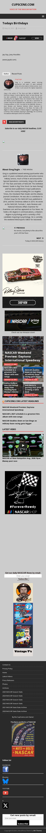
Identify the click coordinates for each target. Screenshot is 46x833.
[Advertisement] (23, 546)
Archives (5, 688)
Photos (5, 684)
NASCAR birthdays (16, 122)
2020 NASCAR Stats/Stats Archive (14, 711)
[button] (42, 16)
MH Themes (37, 831)
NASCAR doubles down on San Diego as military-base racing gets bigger (33, 373)
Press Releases (8, 680)
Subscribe (23, 579)
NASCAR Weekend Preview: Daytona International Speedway (22, 356)
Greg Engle (22, 28)
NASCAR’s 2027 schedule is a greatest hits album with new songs (11, 372)
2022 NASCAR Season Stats (12, 703)
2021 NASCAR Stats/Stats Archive (14, 707)
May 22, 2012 (9, 28)
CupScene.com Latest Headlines (22, 401)
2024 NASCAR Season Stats (12, 696)
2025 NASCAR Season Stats (12, 692)
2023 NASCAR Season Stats (12, 700)
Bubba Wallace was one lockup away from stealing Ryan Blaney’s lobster (11, 387)
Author (6, 74)
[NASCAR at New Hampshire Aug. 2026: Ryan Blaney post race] (23, 445)
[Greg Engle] (9, 87)
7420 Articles (27, 169)
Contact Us (6, 665)
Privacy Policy (7, 669)
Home (4, 672)
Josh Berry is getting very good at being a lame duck (33, 388)
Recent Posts (17, 74)
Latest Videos (7, 676)
